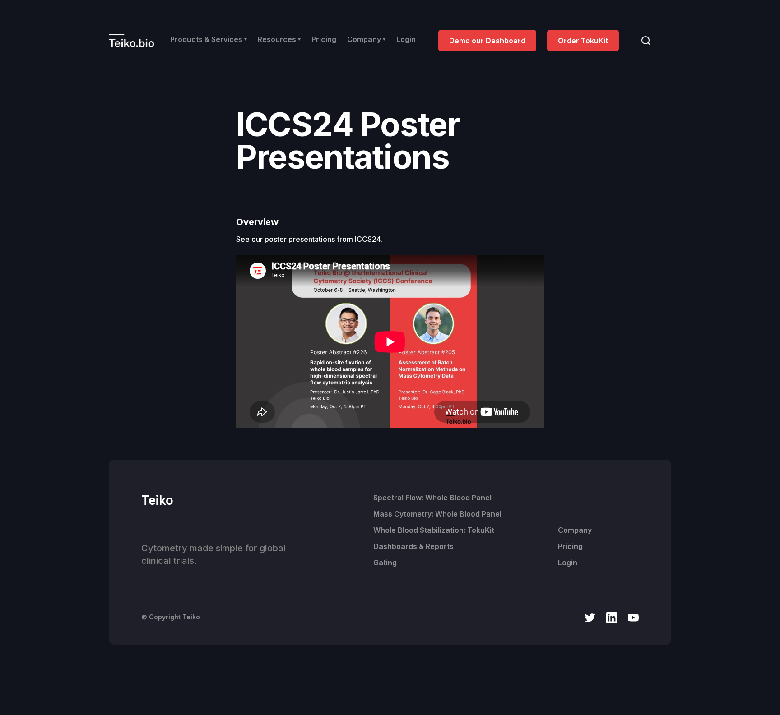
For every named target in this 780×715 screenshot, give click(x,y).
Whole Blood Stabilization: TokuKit (433, 530)
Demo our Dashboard (487, 40)
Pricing (323, 39)
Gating (385, 562)
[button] (208, 39)
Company (575, 530)
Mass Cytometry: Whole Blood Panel (437, 513)
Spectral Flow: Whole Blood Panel (432, 497)
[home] (131, 40)
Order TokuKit (583, 40)
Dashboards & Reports (413, 546)
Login (406, 39)
